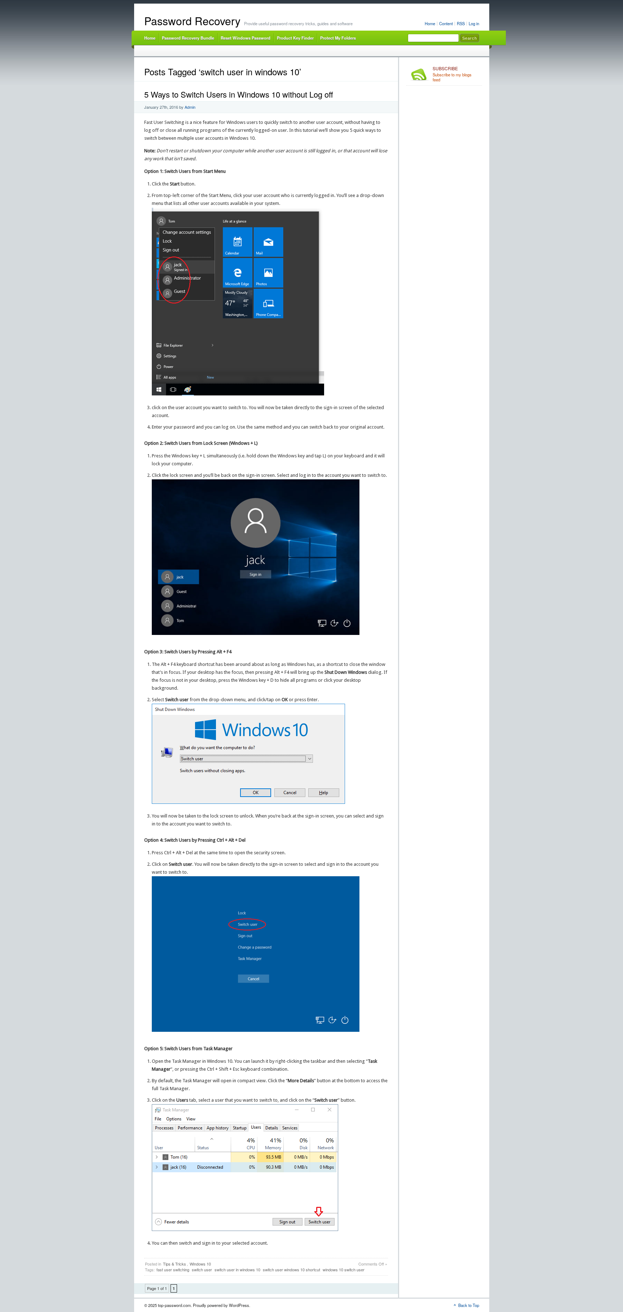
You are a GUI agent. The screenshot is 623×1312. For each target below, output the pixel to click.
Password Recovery (192, 20)
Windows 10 (200, 1264)
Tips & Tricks (174, 1264)
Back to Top (468, 1305)
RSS (461, 23)
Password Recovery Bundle (188, 38)
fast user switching (172, 1269)
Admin (190, 107)
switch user (202, 1269)
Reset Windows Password (245, 38)
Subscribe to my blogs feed (452, 74)
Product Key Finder (295, 38)
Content (446, 23)
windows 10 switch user (343, 1269)
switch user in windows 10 (237, 1269)
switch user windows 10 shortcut (291, 1269)
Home (430, 23)
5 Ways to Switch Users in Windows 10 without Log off (238, 94)
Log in (474, 23)
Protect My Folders (338, 38)
